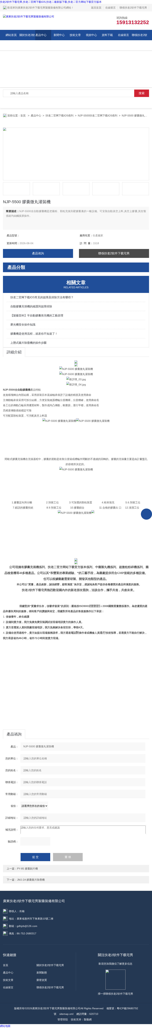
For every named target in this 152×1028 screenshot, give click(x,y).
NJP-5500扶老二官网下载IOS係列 (97, 115)
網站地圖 (5, 1025)
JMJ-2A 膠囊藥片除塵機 (31, 879)
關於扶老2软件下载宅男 (27, 40)
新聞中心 (59, 35)
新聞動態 (42, 972)
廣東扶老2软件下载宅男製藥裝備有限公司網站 (44, 7)
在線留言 (110, 7)
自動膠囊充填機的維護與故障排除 (31, 306)
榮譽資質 (42, 980)
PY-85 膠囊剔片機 (27, 868)
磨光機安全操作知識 (22, 324)
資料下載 (107, 35)
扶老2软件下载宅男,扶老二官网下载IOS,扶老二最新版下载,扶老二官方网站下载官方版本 (51, 1)
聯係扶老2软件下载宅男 (133, 7)
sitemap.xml (66, 1013)
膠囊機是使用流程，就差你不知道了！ (34, 333)
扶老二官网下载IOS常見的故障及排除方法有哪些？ (42, 297)
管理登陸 (62, 1019)
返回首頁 (96, 7)
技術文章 (75, 35)
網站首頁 (11, 35)
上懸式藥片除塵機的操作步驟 (28, 342)
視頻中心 (91, 35)
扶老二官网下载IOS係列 (59, 115)
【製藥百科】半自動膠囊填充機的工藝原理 (36, 315)
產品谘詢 (38, 253)
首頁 (23, 115)
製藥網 (88, 1019)
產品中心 (41, 35)
